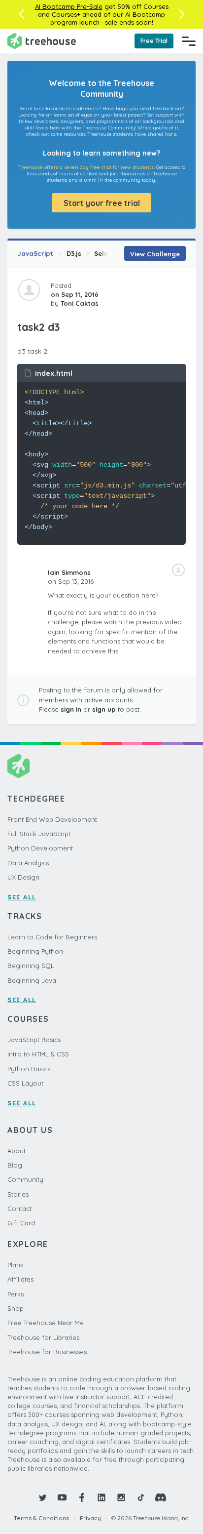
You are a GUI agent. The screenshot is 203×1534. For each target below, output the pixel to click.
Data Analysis (28, 863)
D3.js (74, 253)
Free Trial (154, 40)
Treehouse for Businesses (47, 1352)
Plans (15, 1265)
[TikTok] (141, 1497)
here (170, 134)
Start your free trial (102, 203)
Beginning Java (31, 980)
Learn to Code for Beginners (52, 937)
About (16, 1151)
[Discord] (161, 1497)
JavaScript (35, 253)
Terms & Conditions (41, 1518)
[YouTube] (62, 1497)
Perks (15, 1294)
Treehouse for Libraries (43, 1337)
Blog (14, 1165)
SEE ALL (21, 897)
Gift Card (21, 1223)
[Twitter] (42, 1497)
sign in (71, 709)
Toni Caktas (80, 303)
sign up (104, 709)
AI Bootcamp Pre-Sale (68, 6)
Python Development (40, 848)
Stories (18, 1194)
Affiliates (20, 1279)
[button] (21, 14)
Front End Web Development (52, 819)
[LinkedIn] (101, 1497)
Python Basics (28, 1069)
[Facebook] (82, 1497)
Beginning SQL (30, 965)
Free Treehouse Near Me (45, 1323)
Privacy (90, 1518)
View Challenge (155, 254)
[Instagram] (121, 1497)
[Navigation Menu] (189, 41)
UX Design (23, 877)
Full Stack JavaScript (38, 834)
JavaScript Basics (34, 1040)
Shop (15, 1308)
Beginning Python (35, 951)
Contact (19, 1208)
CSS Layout (25, 1083)
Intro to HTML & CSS (38, 1054)
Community (25, 1179)
